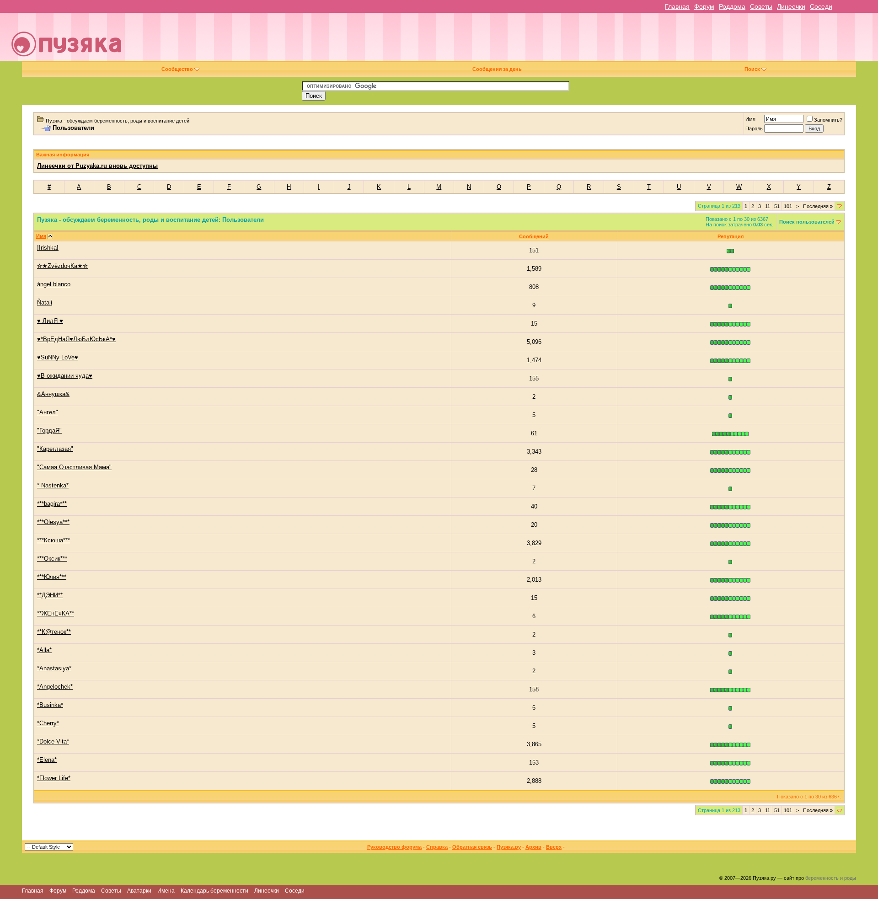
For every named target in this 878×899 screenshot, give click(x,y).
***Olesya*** (53, 522)
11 (767, 206)
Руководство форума (394, 847)
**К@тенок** (54, 631)
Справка (437, 847)
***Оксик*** (52, 558)
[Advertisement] (502, 40)
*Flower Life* (53, 778)
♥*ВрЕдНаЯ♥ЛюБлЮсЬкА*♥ (76, 339)
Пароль (754, 128)
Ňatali (44, 302)
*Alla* (44, 650)
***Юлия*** (51, 576)
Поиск (752, 69)
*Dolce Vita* (53, 741)
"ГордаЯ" (49, 430)
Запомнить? (828, 120)
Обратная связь (472, 847)
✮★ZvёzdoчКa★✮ (62, 265)
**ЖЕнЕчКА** (55, 613)
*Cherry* (48, 723)
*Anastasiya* (54, 668)
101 (788, 206)
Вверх (554, 847)
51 (777, 206)
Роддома (732, 6)
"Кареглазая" (55, 448)
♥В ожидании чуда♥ (64, 375)
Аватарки (139, 891)
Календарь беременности (214, 891)
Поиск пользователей (807, 222)
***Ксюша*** (53, 540)
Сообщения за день (497, 69)
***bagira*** (52, 503)
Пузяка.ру (509, 847)
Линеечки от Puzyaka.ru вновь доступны (97, 165)
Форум (704, 6)
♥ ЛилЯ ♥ (50, 320)
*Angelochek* (55, 686)
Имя (750, 119)
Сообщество (177, 69)
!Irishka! (48, 247)
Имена (166, 891)
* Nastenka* (53, 485)
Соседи (821, 6)
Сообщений (534, 236)
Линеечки (791, 6)
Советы (761, 6)
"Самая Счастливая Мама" (74, 467)
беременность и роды (830, 878)
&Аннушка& (53, 394)
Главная (677, 6)
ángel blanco (53, 284)
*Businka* (50, 704)
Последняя (818, 206)
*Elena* (47, 759)
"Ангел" (47, 412)
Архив (533, 847)
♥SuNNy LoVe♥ (57, 357)
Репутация (730, 236)
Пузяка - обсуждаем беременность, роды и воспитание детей (117, 120)
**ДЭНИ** (50, 595)
